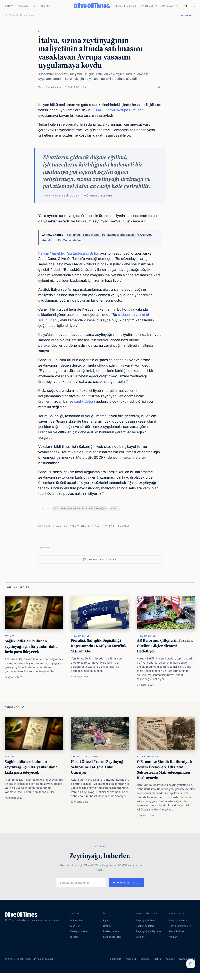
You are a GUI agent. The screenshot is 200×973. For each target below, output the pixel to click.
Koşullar (170, 958)
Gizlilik (157, 958)
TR (186, 6)
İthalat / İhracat (111, 931)
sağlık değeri (84, 401)
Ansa (114, 508)
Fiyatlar (108, 526)
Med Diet (75, 925)
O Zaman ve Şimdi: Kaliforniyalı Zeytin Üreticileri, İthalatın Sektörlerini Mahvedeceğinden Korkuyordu (164, 769)
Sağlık (23, 6)
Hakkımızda (114, 958)
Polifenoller (76, 920)
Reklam (144, 958)
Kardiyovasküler (79, 931)
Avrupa (10, 636)
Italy (96, 526)
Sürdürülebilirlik (112, 936)
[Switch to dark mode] (194, 6)
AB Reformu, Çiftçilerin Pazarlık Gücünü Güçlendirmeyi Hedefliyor (165, 646)
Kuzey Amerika (147, 756)
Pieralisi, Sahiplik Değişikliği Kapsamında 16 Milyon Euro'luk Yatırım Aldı (99, 646)
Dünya (9, 6)
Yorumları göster (102, 559)
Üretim (45, 6)
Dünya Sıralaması (178, 925)
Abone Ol (131, 958)
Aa (84, 87)
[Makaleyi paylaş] (159, 87)
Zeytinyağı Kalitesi (146, 920)
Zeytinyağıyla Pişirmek (148, 931)
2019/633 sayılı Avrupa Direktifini (117, 110)
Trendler (123, 526)
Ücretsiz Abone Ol (126, 882)
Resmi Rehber (176, 931)
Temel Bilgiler (125, 6)
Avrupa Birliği (80, 526)
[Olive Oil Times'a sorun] (191, 964)
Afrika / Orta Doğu (85, 756)
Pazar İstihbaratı (178, 920)
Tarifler (147, 6)
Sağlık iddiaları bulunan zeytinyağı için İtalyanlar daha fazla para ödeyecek (31, 646)
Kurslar (168, 6)
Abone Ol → (187, 15)
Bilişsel (74, 936)
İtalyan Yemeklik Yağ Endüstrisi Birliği (68, 253)
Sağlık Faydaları (145, 925)
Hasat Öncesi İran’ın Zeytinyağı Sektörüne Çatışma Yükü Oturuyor (98, 767)
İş (34, 6)
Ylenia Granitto (53, 87)
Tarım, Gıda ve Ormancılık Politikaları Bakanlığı (79, 508)
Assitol (62, 526)
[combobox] (92, 15)
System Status (187, 958)
